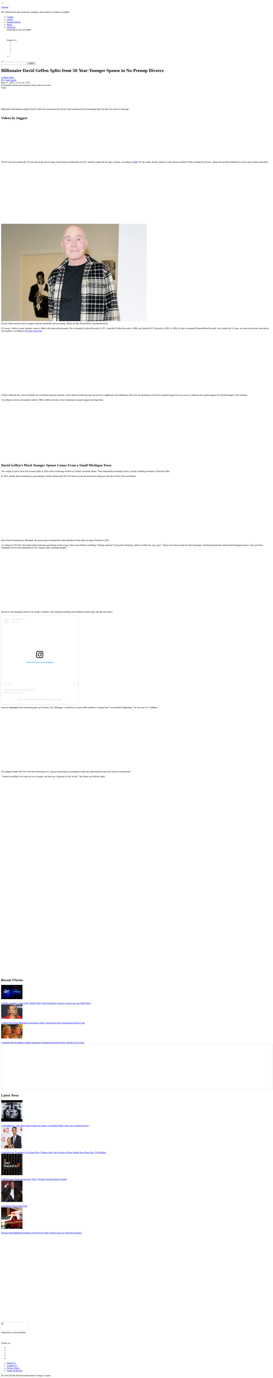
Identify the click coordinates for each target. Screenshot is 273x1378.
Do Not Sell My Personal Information (18, 1375)
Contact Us (12, 1365)
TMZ (135, 162)
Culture (4, 77)
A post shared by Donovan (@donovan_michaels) (39, 699)
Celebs (11, 77)
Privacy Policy (13, 1368)
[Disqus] (136, 815)
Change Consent (43, 1375)
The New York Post (33, 331)
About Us (11, 1363)
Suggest (4, 7)
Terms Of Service (15, 1370)
